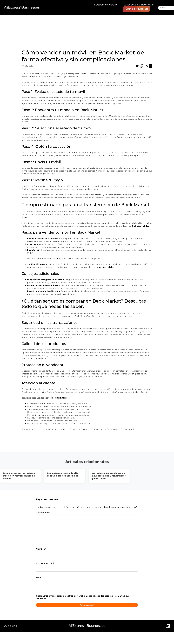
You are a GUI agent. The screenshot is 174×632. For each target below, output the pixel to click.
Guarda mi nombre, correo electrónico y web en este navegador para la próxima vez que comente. (83, 597)
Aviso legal (11, 625)
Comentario (43, 512)
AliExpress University (105, 4)
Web (38, 578)
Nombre (41, 549)
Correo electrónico (47, 563)
